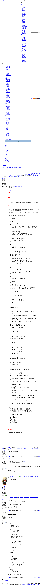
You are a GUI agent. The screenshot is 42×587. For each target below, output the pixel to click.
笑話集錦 (8, 102)
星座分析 (23, 30)
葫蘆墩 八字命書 (24, 27)
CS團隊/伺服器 (7, 161)
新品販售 (7, 129)
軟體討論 (8, 84)
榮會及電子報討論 (9, 139)
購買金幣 (23, 18)
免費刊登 (23, 15)
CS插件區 (6, 157)
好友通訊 (23, 22)
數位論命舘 (24, 24)
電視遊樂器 (8, 124)
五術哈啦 (8, 77)
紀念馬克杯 (24, 10)
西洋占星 (7, 74)
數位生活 (8, 81)
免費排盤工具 (24, 25)
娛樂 (21, 34)
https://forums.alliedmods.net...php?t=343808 (18, 186)
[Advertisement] (36, 171)
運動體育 (8, 95)
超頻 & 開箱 (8, 80)
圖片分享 (8, 100)
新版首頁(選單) (24, 60)
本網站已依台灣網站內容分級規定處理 (30, 584)
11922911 (3, 175)
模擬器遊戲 (6, 154)
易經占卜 (8, 71)
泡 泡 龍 (24, 43)
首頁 (21, 58)
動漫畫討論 (8, 106)
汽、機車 (8, 110)
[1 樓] (9, 456)
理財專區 (7, 108)
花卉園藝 (7, 112)
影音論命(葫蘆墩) (24, 28)
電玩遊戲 (6, 115)
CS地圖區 (6, 159)
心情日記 (7, 136)
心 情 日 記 (23, 37)
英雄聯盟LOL (8, 120)
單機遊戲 (6, 149)
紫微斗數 (8, 69)
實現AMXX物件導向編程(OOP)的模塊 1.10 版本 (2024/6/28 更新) (12, 167)
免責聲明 (23, 584)
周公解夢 (23, 32)
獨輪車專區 (8, 114)
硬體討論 (8, 79)
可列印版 (25, 174)
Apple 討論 (8, 85)
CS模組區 (6, 158)
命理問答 (8, 67)
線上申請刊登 (24, 13)
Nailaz (2, 476)
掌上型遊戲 (8, 125)
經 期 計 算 (23, 46)
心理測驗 (8, 109)
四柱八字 (8, 68)
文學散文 (8, 104)
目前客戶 (23, 16)
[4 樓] (9, 510)
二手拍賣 (8, 130)
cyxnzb (3, 448)
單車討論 (8, 96)
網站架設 (8, 88)
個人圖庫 (7, 137)
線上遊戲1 (8, 122)
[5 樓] (9, 577)
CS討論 (6, 145)
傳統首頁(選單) (24, 61)
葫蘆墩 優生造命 (24, 26)
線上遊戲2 (8, 123)
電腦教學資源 (8, 89)
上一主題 (35, 174)
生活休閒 (6, 90)
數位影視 (8, 101)
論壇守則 (23, 52)
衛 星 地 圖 (23, 48)
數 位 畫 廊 (23, 36)
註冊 (21, 4)
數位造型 (7, 135)
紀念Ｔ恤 (23, 9)
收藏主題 (32, 174)
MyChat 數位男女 (6, 580)
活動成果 (7, 134)
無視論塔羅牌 (8, 75)
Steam (7, 117)
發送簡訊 (23, 19)
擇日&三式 (8, 73)
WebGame (6, 150)
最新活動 (23, 56)
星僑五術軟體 (8, 65)
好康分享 (7, 128)
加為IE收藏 (29, 174)
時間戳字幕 (24, 49)
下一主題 (38, 174)
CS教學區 (6, 160)
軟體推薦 (8, 83)
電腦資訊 (6, 78)
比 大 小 (24, 42)
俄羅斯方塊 (24, 40)
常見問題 (23, 55)
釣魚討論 (8, 97)
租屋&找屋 (8, 131)
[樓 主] (9, 447)
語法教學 (23, 54)
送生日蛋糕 (24, 39)
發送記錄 (23, 21)
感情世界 (8, 92)
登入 (21, 3)
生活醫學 (8, 94)
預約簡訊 (23, 20)
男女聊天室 (24, 50)
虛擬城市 (8, 127)
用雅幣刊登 (24, 14)
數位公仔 (23, 8)
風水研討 (8, 72)
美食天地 (8, 107)
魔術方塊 (7, 113)
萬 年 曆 (24, 45)
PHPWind (5, 583)
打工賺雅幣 (24, 57)
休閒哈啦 (8, 91)
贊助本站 (23, 7)
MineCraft (8, 118)
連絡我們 (38, 584)
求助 (21, 51)
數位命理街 (24, 33)
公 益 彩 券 (23, 38)
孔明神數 (23, 31)
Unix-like (7, 86)
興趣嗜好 (6, 103)
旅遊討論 (8, 98)
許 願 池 (24, 44)
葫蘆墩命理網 (8, 66)
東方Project (8, 119)
